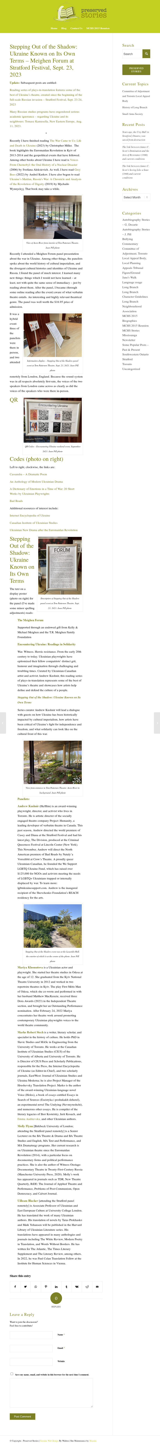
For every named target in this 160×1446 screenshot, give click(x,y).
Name (61, 1334)
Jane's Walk (129, 277)
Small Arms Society (132, 114)
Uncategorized (131, 369)
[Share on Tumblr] (66, 1286)
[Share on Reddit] (87, 1286)
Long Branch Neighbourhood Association (132, 306)
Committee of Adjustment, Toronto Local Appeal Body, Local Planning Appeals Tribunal (135, 258)
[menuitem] (54, 28)
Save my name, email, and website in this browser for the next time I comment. (52, 1374)
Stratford (127, 359)
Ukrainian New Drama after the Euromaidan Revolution (44, 530)
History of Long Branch (134, 107)
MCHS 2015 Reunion (135, 325)
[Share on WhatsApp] (36, 1286)
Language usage (132, 282)
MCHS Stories (131, 330)
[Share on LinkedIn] (56, 1286)
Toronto (127, 364)
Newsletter (128, 340)
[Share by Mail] (97, 1286)
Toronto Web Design (49, 1440)
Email (61, 1348)
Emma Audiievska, (29, 1119)
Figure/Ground (131, 273)
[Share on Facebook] (15, 1286)
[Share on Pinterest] (46, 1286)
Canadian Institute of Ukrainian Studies (34, 523)
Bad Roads (16, 501)
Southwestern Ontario (135, 354)
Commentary (130, 244)
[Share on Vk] (77, 1286)
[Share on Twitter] (25, 1286)
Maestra (92, 1440)
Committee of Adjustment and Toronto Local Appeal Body (136, 96)
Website (61, 1361)
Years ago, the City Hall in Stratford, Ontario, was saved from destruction (135, 135)
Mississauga (129, 335)
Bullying (127, 239)
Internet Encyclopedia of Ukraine (30, 515)
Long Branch (130, 287)
